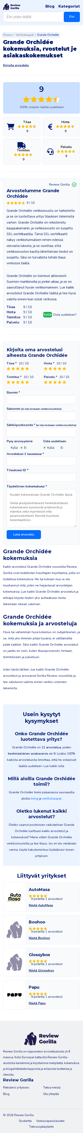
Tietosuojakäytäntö (41, 1127)
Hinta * (49, 363)
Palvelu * (50, 377)
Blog (49, 6)
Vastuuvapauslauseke (50, 1121)
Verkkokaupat (25, 35)
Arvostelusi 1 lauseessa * (25, 454)
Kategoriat (69, 6)
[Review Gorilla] (11, 6)
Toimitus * (14, 377)
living (34, 798)
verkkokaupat (51, 798)
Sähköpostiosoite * (41, 425)
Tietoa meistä (51, 1088)
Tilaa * (12, 363)
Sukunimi (34, 408)
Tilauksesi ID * (17, 470)
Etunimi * (13, 392)
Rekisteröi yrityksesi (16, 1088)
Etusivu (8, 35)
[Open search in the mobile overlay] (41, 17)
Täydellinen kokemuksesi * (27, 486)
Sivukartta (25, 1121)
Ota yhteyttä (51, 1094)
